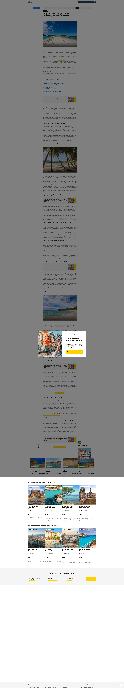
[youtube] (93, 684)
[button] (121, 685)
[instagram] (95, 684)
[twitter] (87, 684)
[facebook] (89, 684)
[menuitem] (37, 579)
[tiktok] (91, 684)
